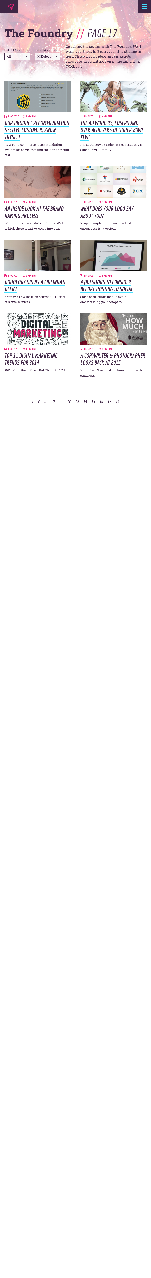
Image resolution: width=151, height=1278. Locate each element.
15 (93, 401)
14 (85, 401)
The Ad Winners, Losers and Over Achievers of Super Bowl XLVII (111, 130)
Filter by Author (46, 49)
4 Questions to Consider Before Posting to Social (106, 285)
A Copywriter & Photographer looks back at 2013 (112, 359)
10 (53, 401)
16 (101, 401)
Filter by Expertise (17, 49)
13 (77, 401)
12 (69, 401)
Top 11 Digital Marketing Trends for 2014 (30, 359)
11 (61, 401)
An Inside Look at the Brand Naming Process (33, 212)
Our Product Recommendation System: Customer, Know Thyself (36, 130)
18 (117, 401)
